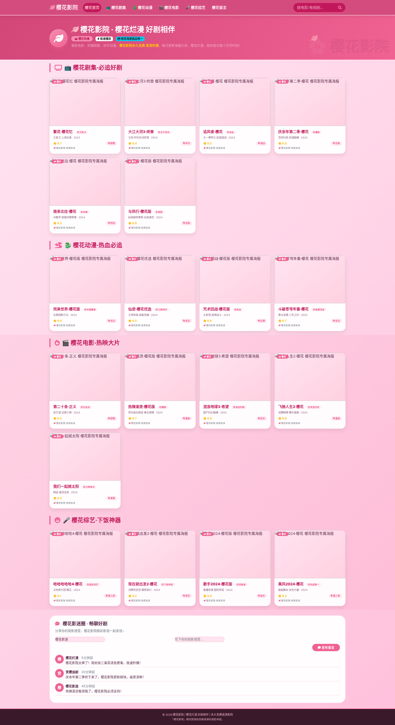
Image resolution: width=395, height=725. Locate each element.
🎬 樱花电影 (169, 7)
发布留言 (327, 647)
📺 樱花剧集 (116, 7)
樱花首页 (92, 7)
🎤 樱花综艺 (195, 7)
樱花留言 (219, 7)
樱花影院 (66, 7)
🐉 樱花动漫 (142, 7)
